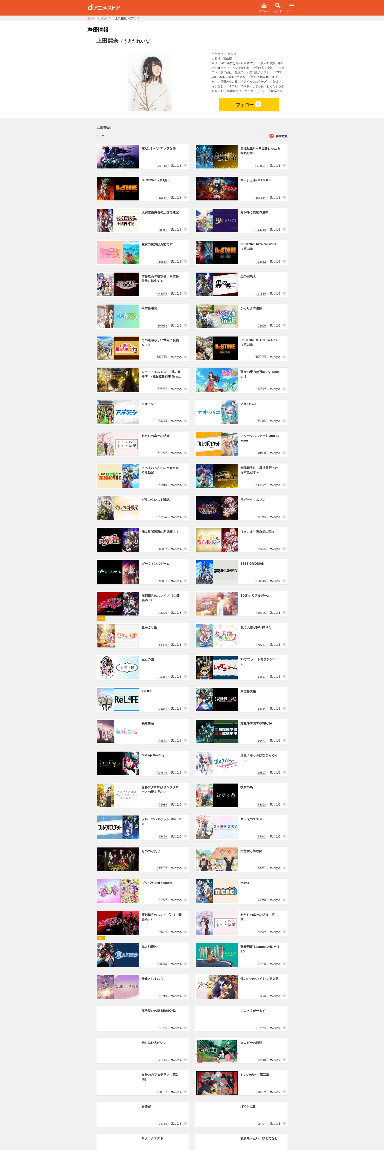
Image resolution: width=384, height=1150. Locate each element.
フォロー (245, 104)
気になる (176, 165)
